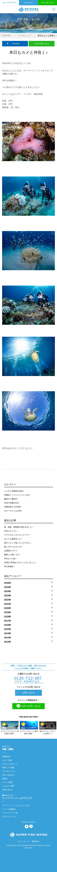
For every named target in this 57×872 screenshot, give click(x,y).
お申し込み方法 (8, 775)
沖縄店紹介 (6, 757)
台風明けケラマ (10, 551)
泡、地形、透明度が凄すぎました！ (19, 527)
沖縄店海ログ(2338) (12, 507)
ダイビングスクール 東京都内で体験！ (29, 732)
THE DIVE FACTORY (28, 717)
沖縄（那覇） (8, 748)
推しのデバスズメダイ (13, 547)
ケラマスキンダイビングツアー (17, 535)
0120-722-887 (9, 3)
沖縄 (29, 63)
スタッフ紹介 (7, 760)
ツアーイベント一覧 (10, 813)
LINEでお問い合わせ (47, 2)
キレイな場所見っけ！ (13, 539)
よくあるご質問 (8, 786)
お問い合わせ (28, 2)
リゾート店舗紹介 (9, 809)
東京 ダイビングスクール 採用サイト (48, 732)
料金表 (4, 779)
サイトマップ (23, 841)
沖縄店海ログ (19, 63)
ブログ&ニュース (24, 36)
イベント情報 (7, 782)
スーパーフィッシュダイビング (17, 796)
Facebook (15, 44)
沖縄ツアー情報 (8, 768)
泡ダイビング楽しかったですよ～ (18, 543)
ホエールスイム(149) (13, 511)
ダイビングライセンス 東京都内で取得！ (10, 732)
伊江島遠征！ (9, 566)
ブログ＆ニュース (9, 816)
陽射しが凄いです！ (12, 555)
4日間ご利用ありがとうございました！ (20, 562)
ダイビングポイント (10, 764)
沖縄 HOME (6, 36)
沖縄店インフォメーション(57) (17, 495)
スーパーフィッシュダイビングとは (16, 805)
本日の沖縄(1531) (11, 503)
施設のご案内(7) (11, 499)
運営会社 (35, 841)
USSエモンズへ (10, 531)
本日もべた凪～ (10, 559)
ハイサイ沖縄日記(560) (13, 491)
